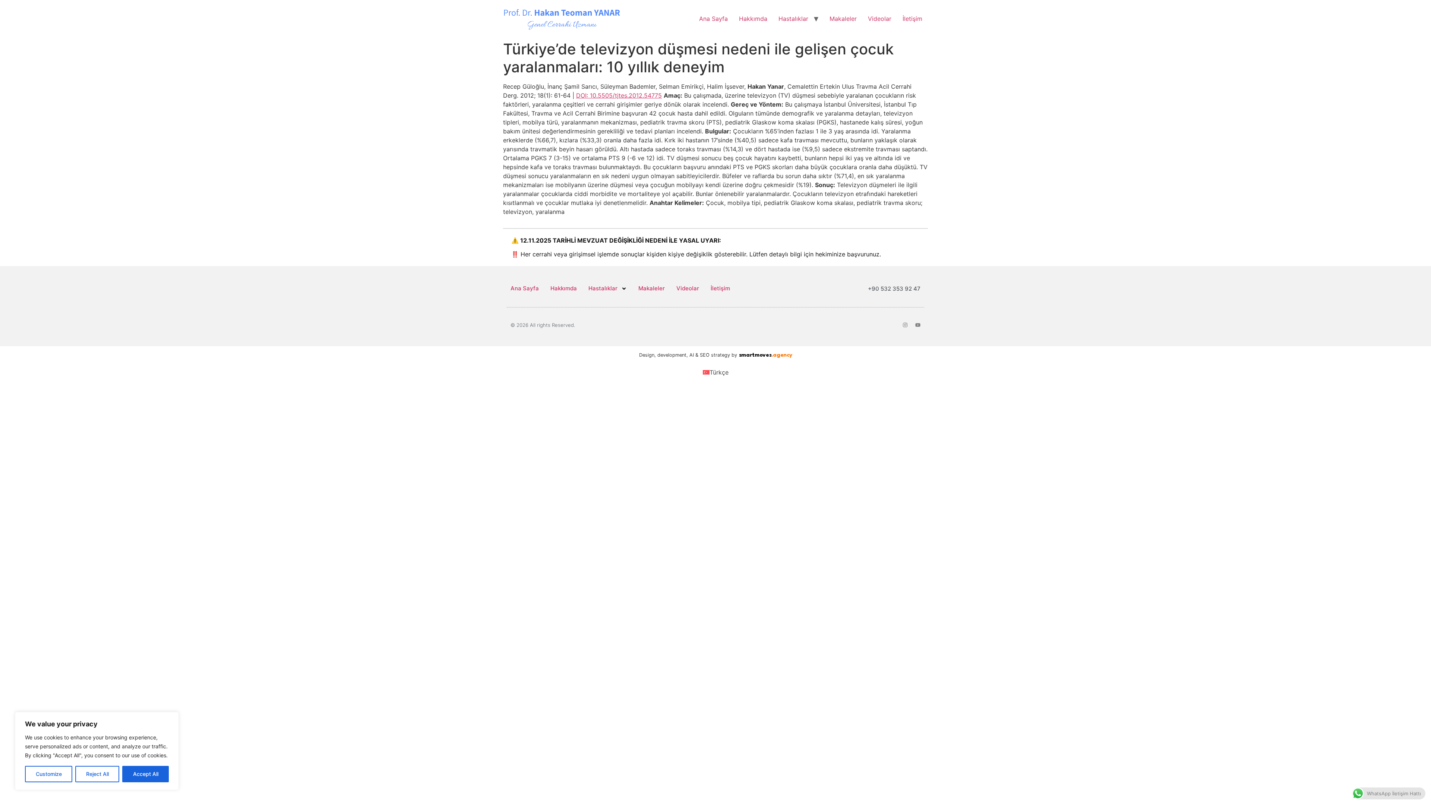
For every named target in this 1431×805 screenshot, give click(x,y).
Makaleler (843, 18)
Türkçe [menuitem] (719, 372)
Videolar (879, 18)
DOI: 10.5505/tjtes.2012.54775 (619, 95)
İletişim (912, 18)
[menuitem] (715, 372)
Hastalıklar (793, 18)
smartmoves (765, 355)
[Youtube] (917, 325)
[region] (97, 751)
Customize (49, 774)
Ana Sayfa (713, 18)
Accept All (145, 774)
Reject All (97, 774)
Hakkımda (753, 18)
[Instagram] (905, 325)
